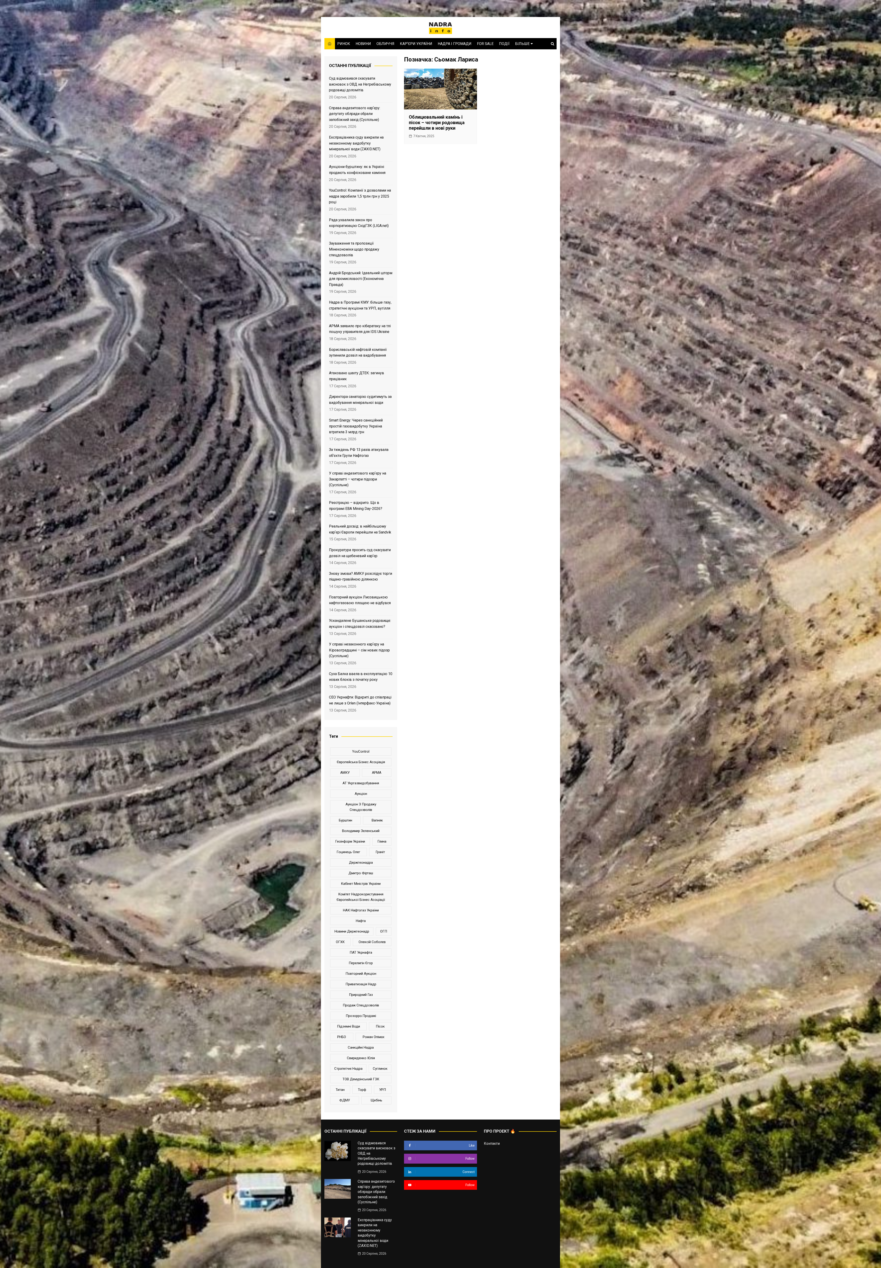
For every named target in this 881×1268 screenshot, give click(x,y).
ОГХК (340, 942)
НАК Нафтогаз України (361, 910)
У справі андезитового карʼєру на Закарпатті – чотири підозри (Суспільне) (357, 479)
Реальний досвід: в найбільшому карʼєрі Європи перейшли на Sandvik (360, 529)
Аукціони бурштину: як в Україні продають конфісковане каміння (357, 170)
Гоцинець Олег (348, 852)
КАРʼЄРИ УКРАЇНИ (416, 44)
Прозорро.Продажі (361, 1016)
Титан (340, 1090)
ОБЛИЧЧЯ (385, 44)
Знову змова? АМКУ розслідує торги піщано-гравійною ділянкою (360, 576)
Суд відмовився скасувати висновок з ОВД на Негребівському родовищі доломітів (360, 84)
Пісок (380, 1026)
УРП (382, 1090)
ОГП (383, 931)
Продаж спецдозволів (361, 1005)
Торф (362, 1090)
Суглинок (380, 1069)
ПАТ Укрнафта (361, 952)
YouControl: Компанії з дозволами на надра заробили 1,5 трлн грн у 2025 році (360, 196)
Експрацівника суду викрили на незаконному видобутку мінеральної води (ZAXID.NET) (356, 143)
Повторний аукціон (361, 974)
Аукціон (361, 794)
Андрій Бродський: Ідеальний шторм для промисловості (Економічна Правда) (360, 279)
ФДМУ (344, 1100)
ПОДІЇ (504, 44)
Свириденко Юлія (361, 1058)
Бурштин (345, 820)
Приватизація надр (361, 984)
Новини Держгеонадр (352, 931)
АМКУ (345, 773)
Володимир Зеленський (360, 831)
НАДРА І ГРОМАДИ (454, 44)
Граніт (380, 852)
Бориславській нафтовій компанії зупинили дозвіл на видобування (358, 352)
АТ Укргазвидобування (361, 783)
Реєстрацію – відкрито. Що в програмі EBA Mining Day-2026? (355, 505)
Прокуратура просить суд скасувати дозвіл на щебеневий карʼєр (360, 553)
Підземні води (348, 1026)
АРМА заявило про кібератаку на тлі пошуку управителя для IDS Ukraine (360, 329)
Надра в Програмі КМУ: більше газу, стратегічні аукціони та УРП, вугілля (360, 305)
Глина (381, 841)
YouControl (360, 751)
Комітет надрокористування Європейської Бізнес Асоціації (361, 897)
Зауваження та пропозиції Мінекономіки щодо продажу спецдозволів (354, 249)
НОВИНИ (363, 44)
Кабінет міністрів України (361, 884)
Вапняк (377, 820)
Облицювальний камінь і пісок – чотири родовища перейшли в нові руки (437, 122)
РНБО (341, 1037)
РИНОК (343, 44)
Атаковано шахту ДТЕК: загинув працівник (356, 376)
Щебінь (376, 1100)
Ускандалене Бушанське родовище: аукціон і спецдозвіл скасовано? (360, 623)
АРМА (376, 773)
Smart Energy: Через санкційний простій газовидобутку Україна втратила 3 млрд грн (356, 426)
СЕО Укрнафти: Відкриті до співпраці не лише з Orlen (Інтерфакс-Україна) (360, 700)
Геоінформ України (350, 841)
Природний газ (361, 995)
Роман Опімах (373, 1037)
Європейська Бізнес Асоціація (361, 762)
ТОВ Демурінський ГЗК (361, 1079)
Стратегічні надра (348, 1069)
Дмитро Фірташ (360, 873)
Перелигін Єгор (361, 963)
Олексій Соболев (372, 942)
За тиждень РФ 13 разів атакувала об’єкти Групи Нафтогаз (358, 452)
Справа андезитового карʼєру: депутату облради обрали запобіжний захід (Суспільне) (354, 114)
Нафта (361, 921)
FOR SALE (485, 44)
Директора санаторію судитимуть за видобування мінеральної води (360, 399)
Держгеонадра (361, 862)
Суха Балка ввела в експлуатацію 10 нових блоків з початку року (360, 677)
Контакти (492, 1143)
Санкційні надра (361, 1047)
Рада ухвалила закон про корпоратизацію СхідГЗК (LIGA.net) (359, 223)
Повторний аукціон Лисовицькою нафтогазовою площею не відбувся (360, 600)
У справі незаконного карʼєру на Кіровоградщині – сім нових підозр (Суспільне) (359, 650)
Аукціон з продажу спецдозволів (361, 807)
